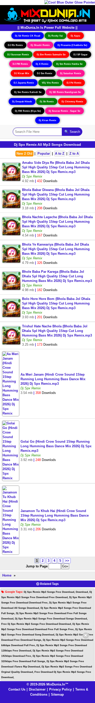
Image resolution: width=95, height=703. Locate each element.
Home (6, 575)
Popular (43, 153)
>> (67, 561)
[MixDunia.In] (47, 14)
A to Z (59, 153)
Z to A (74, 153)
